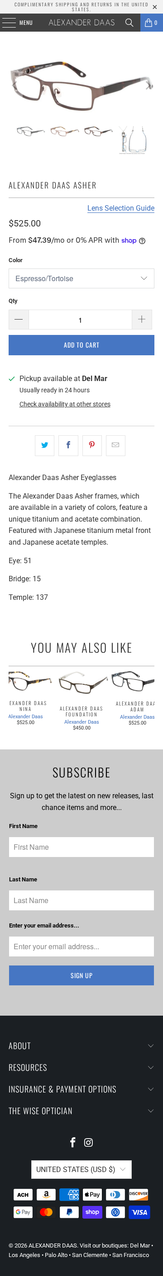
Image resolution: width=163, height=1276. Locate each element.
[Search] (129, 23)
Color (16, 260)
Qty (13, 300)
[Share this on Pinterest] (92, 445)
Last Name (23, 879)
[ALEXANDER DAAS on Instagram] (89, 1143)
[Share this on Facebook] (68, 445)
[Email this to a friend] (115, 445)
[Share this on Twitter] (44, 445)
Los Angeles (24, 1255)
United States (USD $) (75, 1169)
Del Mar (140, 1245)
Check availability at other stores (64, 404)
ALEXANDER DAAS (53, 1245)
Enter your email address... (44, 925)
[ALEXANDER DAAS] (81, 23)
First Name (23, 826)
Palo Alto (56, 1255)
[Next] (147, 86)
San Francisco (130, 1255)
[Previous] (15, 86)
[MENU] (4, 23)
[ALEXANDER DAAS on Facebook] (73, 1143)
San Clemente (90, 1255)
